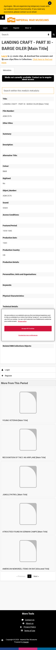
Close (50, 3)
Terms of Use (29, 630)
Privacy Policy (30, 627)
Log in (5, 28)
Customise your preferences (28, 335)
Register (16, 28)
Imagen (26, 642)
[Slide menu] (2, 17)
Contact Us (29, 619)
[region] (28, 325)
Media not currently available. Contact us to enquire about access (28, 78)
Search (53, 34)
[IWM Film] (28, 19)
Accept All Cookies (28, 328)
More (27, 28)
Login (7, 369)
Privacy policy (22, 321)
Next (36, 576)
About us (29, 623)
